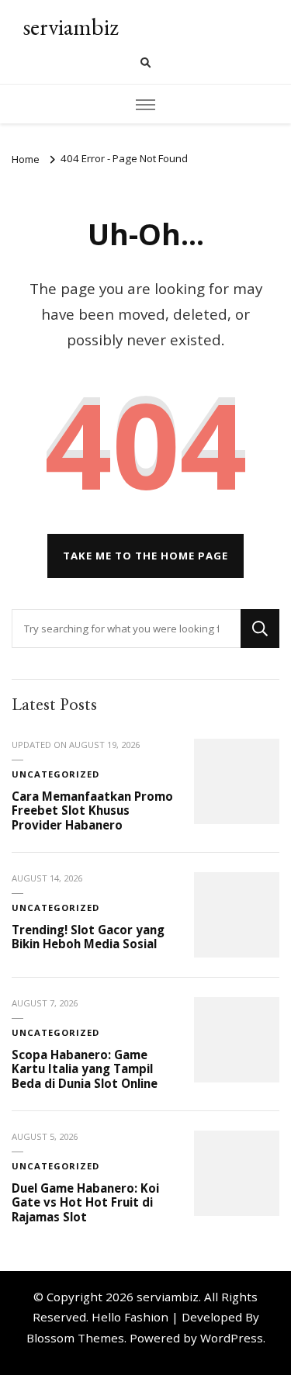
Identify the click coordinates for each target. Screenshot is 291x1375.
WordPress (231, 1338)
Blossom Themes (75, 1338)
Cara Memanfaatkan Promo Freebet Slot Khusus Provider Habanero (92, 810)
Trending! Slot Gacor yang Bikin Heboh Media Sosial (88, 937)
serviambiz (70, 27)
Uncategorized (55, 774)
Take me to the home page (145, 556)
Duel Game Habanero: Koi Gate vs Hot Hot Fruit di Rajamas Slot (85, 1202)
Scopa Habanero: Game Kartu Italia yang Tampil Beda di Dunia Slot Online (85, 1069)
